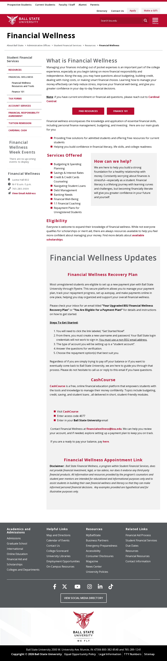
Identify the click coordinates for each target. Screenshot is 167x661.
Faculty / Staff (67, 4)
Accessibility (93, 551)
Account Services (19, 105)
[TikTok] (110, 586)
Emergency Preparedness (101, 545)
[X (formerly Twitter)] (64, 586)
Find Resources (88, 111)
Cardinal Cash (17, 130)
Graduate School (17, 543)
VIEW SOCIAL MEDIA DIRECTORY (83, 598)
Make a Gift (151, 10)
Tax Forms (15, 98)
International (15, 549)
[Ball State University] (83, 627)
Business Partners (97, 540)
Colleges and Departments (23, 569)
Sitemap (149, 654)
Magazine (92, 561)
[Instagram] (89, 586)
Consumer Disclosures (100, 556)
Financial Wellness (21, 76)
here (106, 441)
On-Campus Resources (60, 566)
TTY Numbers (132, 654)
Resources (90, 45)
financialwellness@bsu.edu (104, 429)
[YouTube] (77, 586)
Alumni (83, 4)
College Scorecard (57, 551)
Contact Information (138, 561)
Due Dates (132, 545)
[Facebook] (54, 586)
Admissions (14, 538)
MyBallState (93, 535)
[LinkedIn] (100, 586)
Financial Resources (138, 556)
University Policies (97, 572)
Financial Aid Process (138, 535)
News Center (94, 566)
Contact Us (117, 10)
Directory (102, 10)
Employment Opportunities (63, 561)
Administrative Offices (38, 45)
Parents (94, 4)
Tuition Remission (19, 123)
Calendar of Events (57, 540)
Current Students (45, 4)
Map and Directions (58, 535)
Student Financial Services (67, 45)
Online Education (17, 554)
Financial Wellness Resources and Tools (23, 84)
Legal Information (110, 654)
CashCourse (57, 386)
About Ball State (15, 45)
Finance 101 (120, 111)
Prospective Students (19, 4)
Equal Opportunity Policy (80, 654)
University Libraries (58, 556)
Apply (133, 10)
